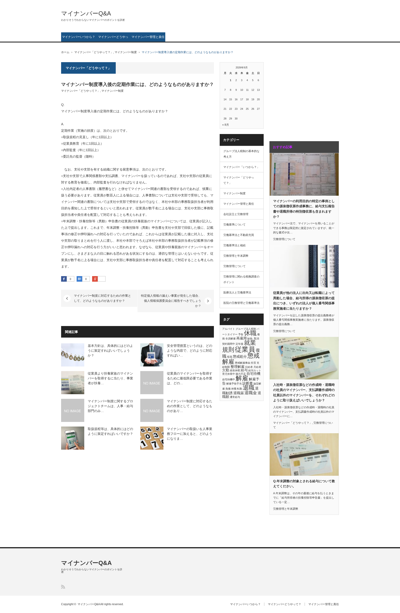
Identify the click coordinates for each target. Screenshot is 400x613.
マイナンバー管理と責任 (148, 37)
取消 (256, 338)
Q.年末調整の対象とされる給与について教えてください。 (304, 483)
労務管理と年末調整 (235, 255)
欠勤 (225, 370)
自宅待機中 (228, 379)
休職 (250, 333)
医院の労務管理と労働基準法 (241, 303)
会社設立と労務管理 (235, 214)
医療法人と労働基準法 (237, 292)
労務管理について (234, 266)
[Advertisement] (298, 96)
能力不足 (241, 373)
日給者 (249, 367)
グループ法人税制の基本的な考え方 (241, 153)
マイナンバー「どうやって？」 (93, 52)
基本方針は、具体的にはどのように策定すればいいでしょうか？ (110, 350)
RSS (63, 587)
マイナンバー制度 (126, 52)
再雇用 (241, 338)
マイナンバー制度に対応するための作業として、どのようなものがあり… (189, 406)
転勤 (239, 388)
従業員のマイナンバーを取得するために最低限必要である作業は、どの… (189, 378)
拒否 (253, 362)
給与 (244, 370)
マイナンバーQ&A (86, 13)
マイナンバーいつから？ (78, 37)
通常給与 (235, 397)
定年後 (239, 343)
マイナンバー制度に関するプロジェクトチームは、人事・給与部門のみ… (110, 406)
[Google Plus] (102, 279)
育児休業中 (228, 373)
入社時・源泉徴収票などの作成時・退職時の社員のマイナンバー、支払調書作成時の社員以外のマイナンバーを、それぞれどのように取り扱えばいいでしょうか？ (304, 392)
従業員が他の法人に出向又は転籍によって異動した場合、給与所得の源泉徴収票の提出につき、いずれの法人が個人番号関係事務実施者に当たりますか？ (304, 300)
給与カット (254, 370)
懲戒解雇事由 (242, 362)
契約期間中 (228, 343)
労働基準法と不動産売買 (238, 235)
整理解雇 (237, 367)
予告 (240, 334)
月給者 (257, 367)
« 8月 (225, 124)
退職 (248, 387)
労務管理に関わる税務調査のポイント (241, 279)
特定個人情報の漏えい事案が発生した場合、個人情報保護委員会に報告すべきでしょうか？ (171, 301)
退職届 (238, 393)
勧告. (250, 338)
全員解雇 (230, 338)
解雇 (242, 378)
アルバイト (228, 328)
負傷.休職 (230, 388)
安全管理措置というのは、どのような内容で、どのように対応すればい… (189, 350)
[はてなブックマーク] (79, 279)
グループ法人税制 (246, 328)
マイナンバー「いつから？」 (241, 167)
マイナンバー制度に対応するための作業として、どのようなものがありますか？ (102, 298)
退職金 (250, 392)
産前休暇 (235, 370)
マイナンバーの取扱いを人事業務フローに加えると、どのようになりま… (189, 433)
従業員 (245, 349)
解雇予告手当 (234, 383)
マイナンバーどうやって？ (113, 38)
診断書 (247, 383)
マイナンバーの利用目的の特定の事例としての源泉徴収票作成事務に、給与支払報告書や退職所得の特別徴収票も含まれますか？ (304, 208)
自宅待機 (253, 373)
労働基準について (234, 224)
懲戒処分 (240, 356)
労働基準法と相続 (234, 245)
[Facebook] (64, 279)
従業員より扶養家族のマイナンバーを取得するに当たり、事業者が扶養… (110, 378)
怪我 (229, 356)
